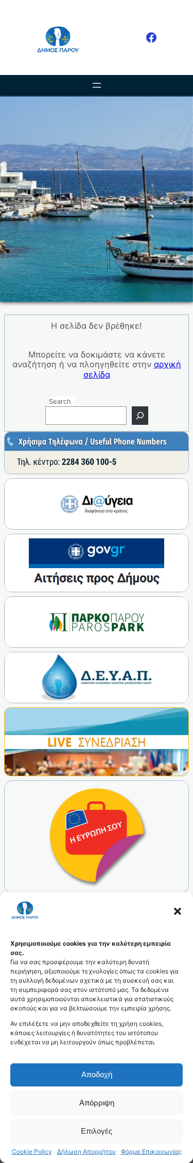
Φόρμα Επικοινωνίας (151, 1151)
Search (60, 401)
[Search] (140, 415)
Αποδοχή (96, 1074)
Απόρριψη (96, 1102)
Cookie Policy (32, 1151)
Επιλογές (96, 1131)
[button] (177, 911)
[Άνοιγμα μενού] (97, 85)
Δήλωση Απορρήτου (86, 1151)
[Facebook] (151, 37)
